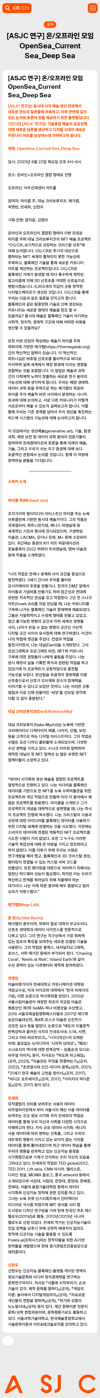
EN (25, 8)
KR (16, 8)
